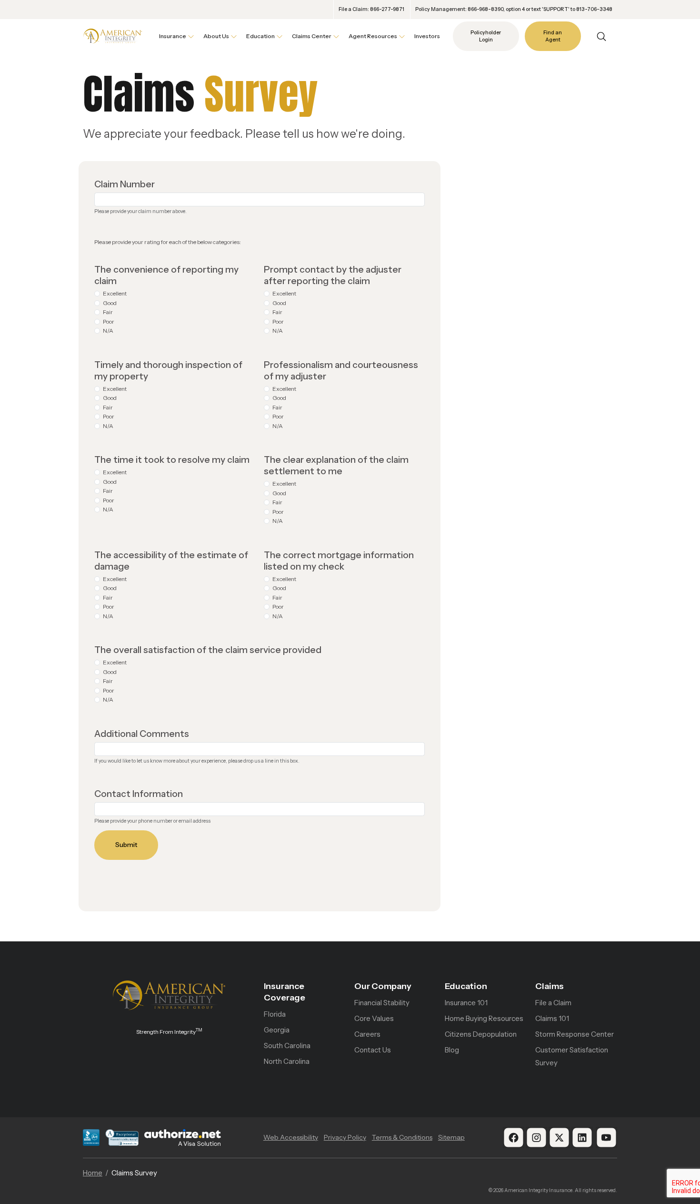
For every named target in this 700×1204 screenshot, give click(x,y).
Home (92, 1172)
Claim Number (124, 184)
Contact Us (372, 1049)
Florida (275, 1014)
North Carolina (287, 1061)
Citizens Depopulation (481, 1034)
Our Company (382, 986)
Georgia (277, 1029)
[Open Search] (601, 36)
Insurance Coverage (284, 992)
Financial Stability (382, 1002)
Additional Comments (141, 733)
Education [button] (260, 36)
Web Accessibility (290, 1137)
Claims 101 (552, 1018)
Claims (549, 986)
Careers (367, 1034)
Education (466, 986)
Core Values (374, 1018)
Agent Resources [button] (373, 36)
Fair (108, 312)
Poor (108, 321)
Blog (452, 1049)
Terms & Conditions (402, 1137)
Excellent (115, 293)
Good (110, 302)
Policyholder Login (485, 36)
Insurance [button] (172, 36)
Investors (427, 36)
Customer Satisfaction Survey (571, 1056)
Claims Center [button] (311, 36)
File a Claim (553, 1002)
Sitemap (451, 1137)
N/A (108, 330)
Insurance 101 (466, 1002)
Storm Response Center (574, 1034)
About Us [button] (216, 36)
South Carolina (287, 1045)
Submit (126, 844)
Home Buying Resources (484, 1018)
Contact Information (138, 793)
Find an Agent (552, 36)
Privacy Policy (345, 1137)
